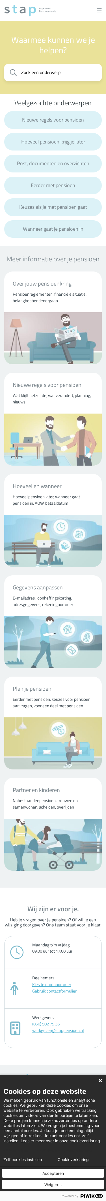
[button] (99, 10)
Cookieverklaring (73, 1159)
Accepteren (53, 1173)
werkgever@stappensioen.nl (58, 1030)
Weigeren (53, 1184)
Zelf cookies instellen (22, 1159)
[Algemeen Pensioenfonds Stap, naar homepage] (30, 10)
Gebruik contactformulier (54, 991)
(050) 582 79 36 (46, 1024)
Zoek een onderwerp (40, 72)
